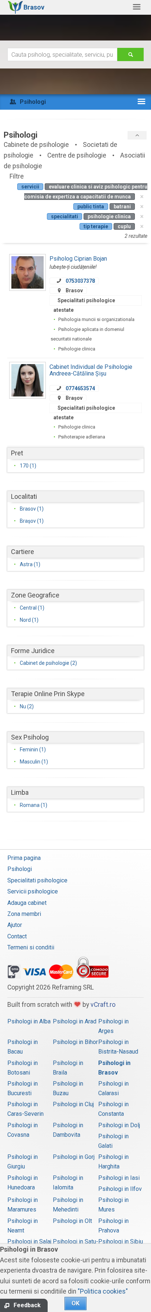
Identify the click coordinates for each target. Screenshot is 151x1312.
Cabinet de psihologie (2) (48, 663)
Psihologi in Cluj (73, 1104)
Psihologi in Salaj (29, 1241)
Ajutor (14, 924)
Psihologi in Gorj (74, 1156)
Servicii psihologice (32, 891)
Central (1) (32, 608)
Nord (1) (29, 620)
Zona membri (24, 913)
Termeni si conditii (30, 947)
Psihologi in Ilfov (120, 1188)
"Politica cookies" (103, 1291)
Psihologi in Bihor (75, 1041)
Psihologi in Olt (72, 1220)
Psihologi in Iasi (119, 1177)
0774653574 (80, 388)
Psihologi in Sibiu (120, 1241)
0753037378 (80, 281)
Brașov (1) (32, 521)
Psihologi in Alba (29, 1021)
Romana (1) (33, 805)
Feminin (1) (33, 749)
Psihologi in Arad (74, 1021)
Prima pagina (24, 857)
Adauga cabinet (27, 902)
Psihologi (19, 868)
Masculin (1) (34, 762)
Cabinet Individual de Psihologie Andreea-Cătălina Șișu (90, 370)
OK (75, 1303)
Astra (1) (30, 564)
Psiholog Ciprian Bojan (78, 258)
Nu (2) (27, 706)
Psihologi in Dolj (119, 1125)
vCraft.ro (103, 1004)
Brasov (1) (32, 509)
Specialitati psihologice (37, 880)
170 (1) (28, 466)
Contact (17, 936)
